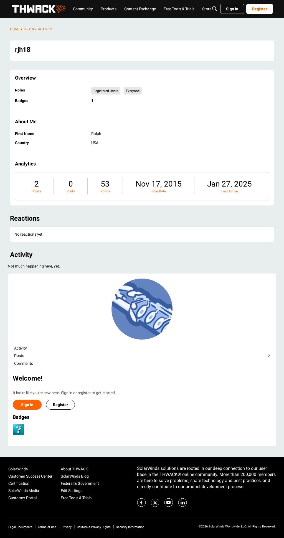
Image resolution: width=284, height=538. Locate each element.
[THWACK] (39, 8)
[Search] (215, 9)
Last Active (229, 191)
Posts (36, 191)
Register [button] (60, 404)
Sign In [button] (27, 404)
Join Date (158, 191)
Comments (23, 363)
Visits (71, 191)
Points (105, 191)
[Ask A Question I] (18, 429)
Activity (20, 348)
